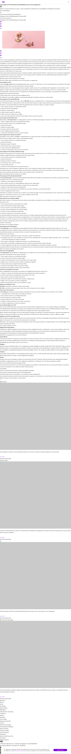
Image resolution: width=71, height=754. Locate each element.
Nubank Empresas (4, 739)
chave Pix (2, 71)
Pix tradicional (33, 67)
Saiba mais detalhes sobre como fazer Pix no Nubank (13, 174)
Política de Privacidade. (19, 750)
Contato (2, 723)
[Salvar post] (1, 7)
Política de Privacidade (5, 724)
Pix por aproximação (61, 67)
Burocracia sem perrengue (6, 619)
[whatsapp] (1, 29)
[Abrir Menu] (68, 2)
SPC (36, 359)
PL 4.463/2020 (62, 348)
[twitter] (1, 26)
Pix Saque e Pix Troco (39, 89)
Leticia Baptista (6, 10)
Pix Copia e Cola (17, 71)
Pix (0, 12)
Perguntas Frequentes (5, 721)
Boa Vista (31, 359)
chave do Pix (5, 310)
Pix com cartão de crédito (45, 69)
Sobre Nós (2, 717)
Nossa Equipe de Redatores (6, 726)
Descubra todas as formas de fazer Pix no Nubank (12, 78)
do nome (42, 361)
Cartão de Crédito (4, 730)
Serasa (27, 359)
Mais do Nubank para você (6, 736)
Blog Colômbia (3, 708)
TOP (68, 321)
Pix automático (17, 69)
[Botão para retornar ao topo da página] (0, 379)
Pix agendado (29, 69)
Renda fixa (2, 700)
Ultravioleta (2, 738)
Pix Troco (44, 338)
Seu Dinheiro (4, 460)
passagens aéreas (48, 318)
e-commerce (67, 63)
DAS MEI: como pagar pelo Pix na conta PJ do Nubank (13, 335)
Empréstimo (3, 734)
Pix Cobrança (17, 89)
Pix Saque (36, 338)
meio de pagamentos (10, 59)
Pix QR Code (8, 71)
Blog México (3, 709)
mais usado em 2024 (36, 59)
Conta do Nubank (4, 732)
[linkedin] (1, 22)
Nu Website (3, 706)
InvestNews (3, 713)
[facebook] (1, 24)
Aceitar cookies (60, 750)
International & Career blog (6, 711)
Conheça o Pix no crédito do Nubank (9, 224)
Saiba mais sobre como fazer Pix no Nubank (11, 196)
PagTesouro (4, 329)
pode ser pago (29, 353)
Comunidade (3, 719)
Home (1, 704)
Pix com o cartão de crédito (59, 89)
